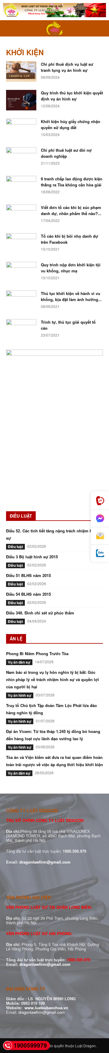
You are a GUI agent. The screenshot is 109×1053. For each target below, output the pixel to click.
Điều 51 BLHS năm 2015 (28, 575)
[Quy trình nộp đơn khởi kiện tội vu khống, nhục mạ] (21, 272)
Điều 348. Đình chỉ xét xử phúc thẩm (40, 613)
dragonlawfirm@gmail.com (45, 862)
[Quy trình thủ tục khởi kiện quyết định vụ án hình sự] (21, 100)
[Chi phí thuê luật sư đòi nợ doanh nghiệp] (21, 157)
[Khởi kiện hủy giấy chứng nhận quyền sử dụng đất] (21, 129)
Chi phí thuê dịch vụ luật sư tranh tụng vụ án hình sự (67, 67)
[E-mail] (100, 536)
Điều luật (15, 546)
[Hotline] (100, 500)
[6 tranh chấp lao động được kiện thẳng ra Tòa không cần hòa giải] (21, 186)
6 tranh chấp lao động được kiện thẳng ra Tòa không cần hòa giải (71, 182)
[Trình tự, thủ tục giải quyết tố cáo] (21, 329)
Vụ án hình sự (19, 695)
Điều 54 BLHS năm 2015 (28, 594)
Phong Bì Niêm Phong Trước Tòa (37, 653)
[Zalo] (100, 553)
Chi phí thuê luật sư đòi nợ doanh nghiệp (66, 153)
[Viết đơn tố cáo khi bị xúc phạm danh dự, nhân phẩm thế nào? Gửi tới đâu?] (21, 215)
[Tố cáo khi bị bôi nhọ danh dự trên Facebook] (21, 243)
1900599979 (30, 1045)
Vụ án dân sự (19, 662)
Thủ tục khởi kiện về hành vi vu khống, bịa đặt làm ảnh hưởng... (71, 296)
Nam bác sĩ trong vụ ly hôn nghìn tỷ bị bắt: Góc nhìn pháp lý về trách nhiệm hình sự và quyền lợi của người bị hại (52, 679)
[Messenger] (100, 518)
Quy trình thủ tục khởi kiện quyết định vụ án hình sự (72, 96)
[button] (10, 28)
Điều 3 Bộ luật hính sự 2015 (32, 557)
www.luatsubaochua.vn (46, 1007)
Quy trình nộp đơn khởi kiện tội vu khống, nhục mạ (71, 268)
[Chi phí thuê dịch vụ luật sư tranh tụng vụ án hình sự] (21, 71)
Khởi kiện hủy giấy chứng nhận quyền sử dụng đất (70, 124)
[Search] (100, 28)
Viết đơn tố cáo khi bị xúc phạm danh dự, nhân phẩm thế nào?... (71, 210)
